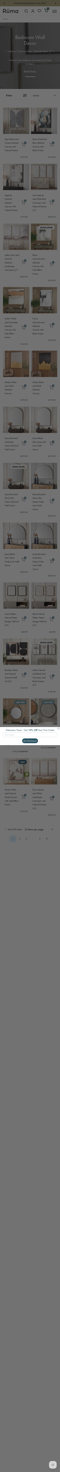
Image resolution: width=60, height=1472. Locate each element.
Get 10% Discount (29, 740)
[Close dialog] (58, 728)
